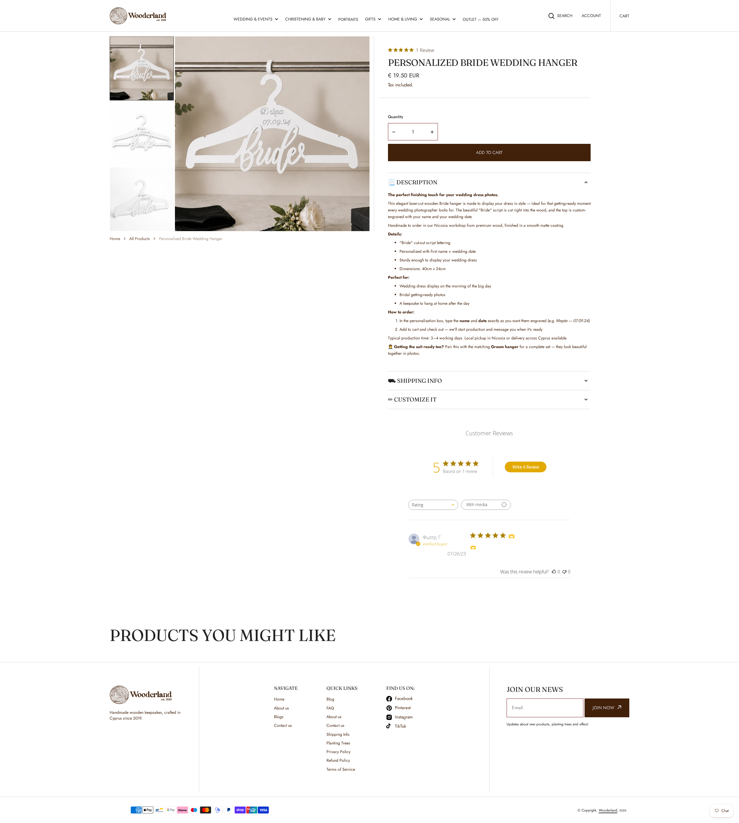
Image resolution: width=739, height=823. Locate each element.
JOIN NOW (603, 708)
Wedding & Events (253, 19)
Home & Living (402, 19)
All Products (139, 238)
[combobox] (433, 505)
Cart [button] (624, 16)
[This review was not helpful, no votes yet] (564, 572)
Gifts (370, 19)
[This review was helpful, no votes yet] (554, 572)
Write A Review (525, 467)
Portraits (348, 19)
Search (564, 15)
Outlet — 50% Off (481, 19)
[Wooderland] (139, 15)
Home (115, 238)
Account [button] (591, 15)
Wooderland (608, 810)
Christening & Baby (305, 19)
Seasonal (440, 19)
